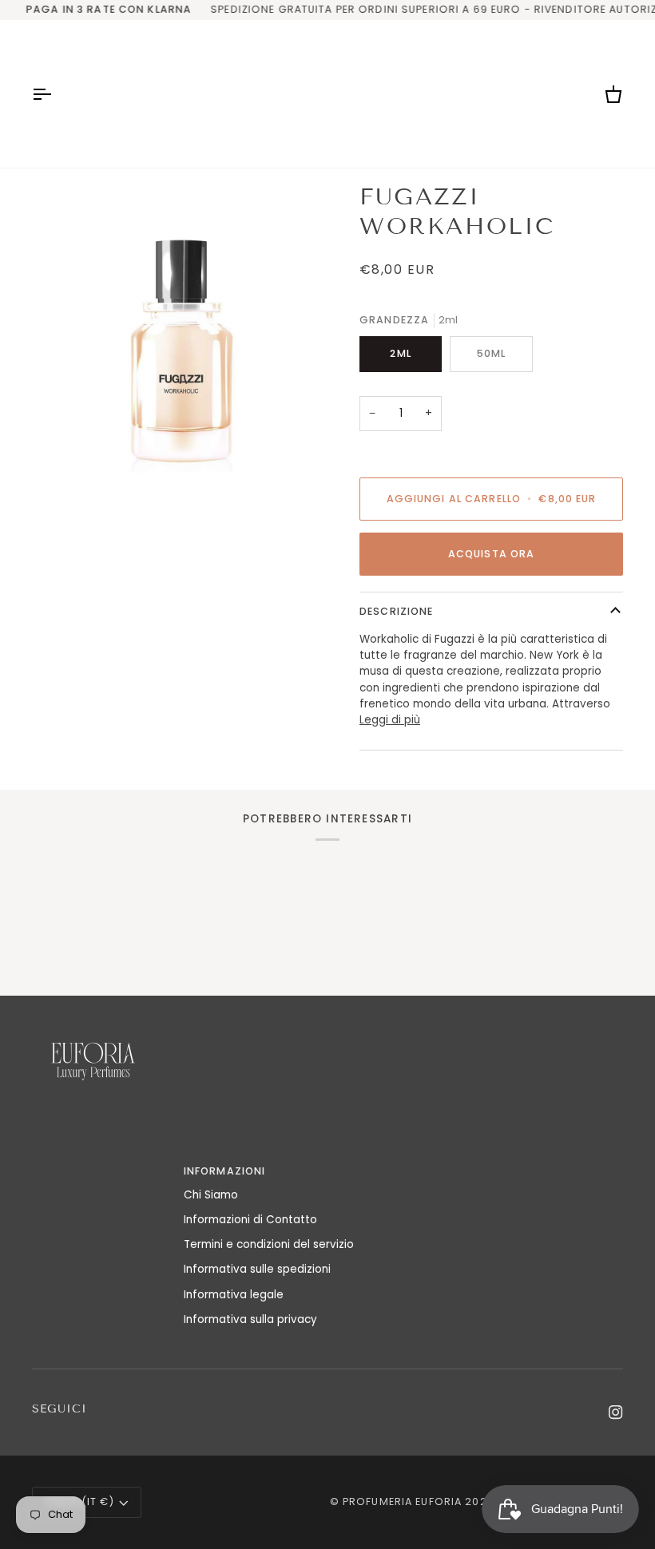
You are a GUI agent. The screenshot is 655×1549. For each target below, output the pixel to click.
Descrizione (396, 611)
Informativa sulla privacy (250, 1319)
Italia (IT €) (80, 1501)
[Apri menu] (56, 94)
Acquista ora (491, 554)
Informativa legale (234, 1294)
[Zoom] (180, 330)
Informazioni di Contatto (250, 1219)
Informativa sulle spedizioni (257, 1269)
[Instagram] (616, 1412)
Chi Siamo (211, 1194)
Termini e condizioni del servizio (269, 1244)
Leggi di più (389, 719)
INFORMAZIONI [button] (225, 1171)
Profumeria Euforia (402, 1501)
